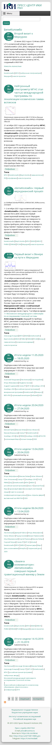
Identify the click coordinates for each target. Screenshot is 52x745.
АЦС (17, 436)
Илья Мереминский (11, 539)
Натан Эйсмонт (32, 430)
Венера (41, 339)
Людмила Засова (25, 383)
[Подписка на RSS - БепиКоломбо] (5, 702)
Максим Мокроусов (11, 433)
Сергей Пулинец (25, 539)
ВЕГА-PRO (7, 395)
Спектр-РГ (22, 386)
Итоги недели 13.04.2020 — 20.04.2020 (28, 450)
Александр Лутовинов (22, 666)
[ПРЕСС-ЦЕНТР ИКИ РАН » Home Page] (9, 8)
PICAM (19, 244)
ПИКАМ (13, 244)
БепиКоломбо (9, 73)
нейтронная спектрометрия (30, 73)
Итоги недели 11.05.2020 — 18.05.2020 (28, 356)
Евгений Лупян (9, 430)
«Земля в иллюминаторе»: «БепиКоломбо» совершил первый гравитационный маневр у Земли (24, 568)
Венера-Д (38, 392)
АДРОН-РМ (41, 436)
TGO (39, 479)
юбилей (34, 395)
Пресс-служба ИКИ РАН (25, 728)
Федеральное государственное (24, 710)
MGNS (33, 241)
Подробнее (11, 169)
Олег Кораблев (36, 380)
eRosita (33, 542)
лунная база (38, 486)
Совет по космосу (16, 492)
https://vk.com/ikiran (30, 733)
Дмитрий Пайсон (21, 533)
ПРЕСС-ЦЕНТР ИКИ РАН (29, 6)
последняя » (38, 699)
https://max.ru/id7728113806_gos (27, 736)
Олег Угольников (10, 479)
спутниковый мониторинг (21, 395)
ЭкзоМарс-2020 (31, 436)
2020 (40, 395)
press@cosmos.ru (28, 731)
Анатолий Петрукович (12, 380)
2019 (18, 690)
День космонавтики (11, 548)
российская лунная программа (27, 389)
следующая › (25, 699)
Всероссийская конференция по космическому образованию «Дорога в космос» (21, 685)
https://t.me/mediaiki (29, 738)
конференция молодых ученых (15, 495)
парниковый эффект (16, 489)
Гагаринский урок (34, 548)
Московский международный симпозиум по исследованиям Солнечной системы (20, 678)
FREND (22, 436)
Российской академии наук (24, 719)
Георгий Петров (9, 542)
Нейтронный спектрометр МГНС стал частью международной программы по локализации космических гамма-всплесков (24, 94)
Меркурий (7, 76)
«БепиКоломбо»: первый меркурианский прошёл (29, 189)
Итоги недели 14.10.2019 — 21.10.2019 (28, 640)
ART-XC (29, 386)
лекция (6, 492)
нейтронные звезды (11, 675)
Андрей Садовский (11, 386)
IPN (5, 178)
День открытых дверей (36, 495)
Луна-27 (30, 486)
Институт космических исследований (25, 716)
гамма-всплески (37, 175)
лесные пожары (26, 439)
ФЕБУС (38, 241)
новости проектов (18, 76)
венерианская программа (13, 392)
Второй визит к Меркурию (23, 35)
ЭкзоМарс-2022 (9, 389)
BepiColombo (25, 175)
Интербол (23, 548)
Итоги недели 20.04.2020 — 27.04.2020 (28, 407)
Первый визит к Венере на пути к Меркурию (28, 256)
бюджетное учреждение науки (25, 712)
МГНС (17, 73)
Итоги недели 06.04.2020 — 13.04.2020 (28, 509)
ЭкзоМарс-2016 (38, 386)
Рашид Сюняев (21, 536)
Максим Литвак (21, 430)
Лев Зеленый (25, 380)
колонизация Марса (12, 439)
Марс (6, 489)
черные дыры (31, 545)
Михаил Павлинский (35, 536)
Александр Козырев (11, 336)
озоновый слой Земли (32, 489)
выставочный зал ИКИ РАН (13, 498)
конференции (10, 690)
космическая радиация (24, 342)
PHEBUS (6, 244)
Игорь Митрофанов (11, 383)
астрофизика (12, 178)
